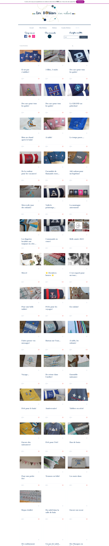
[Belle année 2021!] (78, 225)
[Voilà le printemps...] (54, 191)
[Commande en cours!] (54, 225)
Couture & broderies (24, 45)
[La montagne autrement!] (78, 191)
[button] (50, 36)
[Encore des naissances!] (30, 428)
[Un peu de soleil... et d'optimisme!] (54, 530)
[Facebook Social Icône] (25, 36)
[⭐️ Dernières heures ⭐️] (54, 259)
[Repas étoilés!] (30, 496)
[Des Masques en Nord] (78, 530)
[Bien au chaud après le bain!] (30, 124)
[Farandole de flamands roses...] (54, 157)
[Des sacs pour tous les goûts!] (78, 56)
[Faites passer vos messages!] (30, 327)
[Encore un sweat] (78, 496)
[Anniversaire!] (54, 395)
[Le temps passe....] (78, 124)
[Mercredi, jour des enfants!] (30, 191)
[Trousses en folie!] (54, 462)
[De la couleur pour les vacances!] (30, 157)
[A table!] (54, 124)
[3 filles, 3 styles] (54, 56)
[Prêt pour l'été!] (54, 428)
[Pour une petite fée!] (30, 462)
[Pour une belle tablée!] (30, 293)
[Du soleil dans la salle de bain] (54, 496)
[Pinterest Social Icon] (29, 36)
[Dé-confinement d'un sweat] (30, 530)
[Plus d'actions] (39, 65)
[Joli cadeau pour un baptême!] (78, 157)
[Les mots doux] (78, 462)
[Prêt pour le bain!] (30, 395)
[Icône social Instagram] (33, 36)
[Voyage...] (30, 361)
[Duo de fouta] (78, 428)
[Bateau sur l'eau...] (54, 327)
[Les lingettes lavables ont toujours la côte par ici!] (30, 225)
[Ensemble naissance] (78, 361)
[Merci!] (30, 259)
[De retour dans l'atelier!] (54, 361)
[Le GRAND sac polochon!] (78, 90)
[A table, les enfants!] (78, 327)
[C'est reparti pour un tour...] (78, 259)
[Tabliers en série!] (78, 395)
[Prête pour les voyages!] (54, 293)
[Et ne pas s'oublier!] (30, 56)
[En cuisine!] (78, 293)
